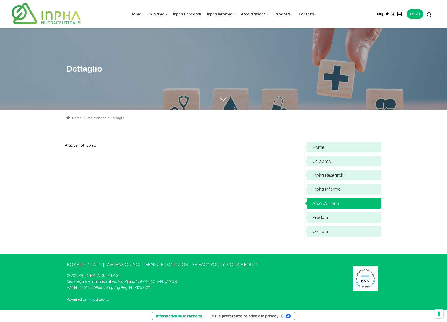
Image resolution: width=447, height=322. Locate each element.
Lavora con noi (122, 264)
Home (76, 118)
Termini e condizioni (166, 264)
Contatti (91, 264)
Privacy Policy (208, 264)
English (383, 14)
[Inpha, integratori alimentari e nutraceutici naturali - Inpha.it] (46, 14)
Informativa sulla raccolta (179, 316)
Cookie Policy (242, 264)
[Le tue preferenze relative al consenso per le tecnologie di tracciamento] (438, 313)
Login (415, 14)
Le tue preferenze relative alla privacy (244, 316)
